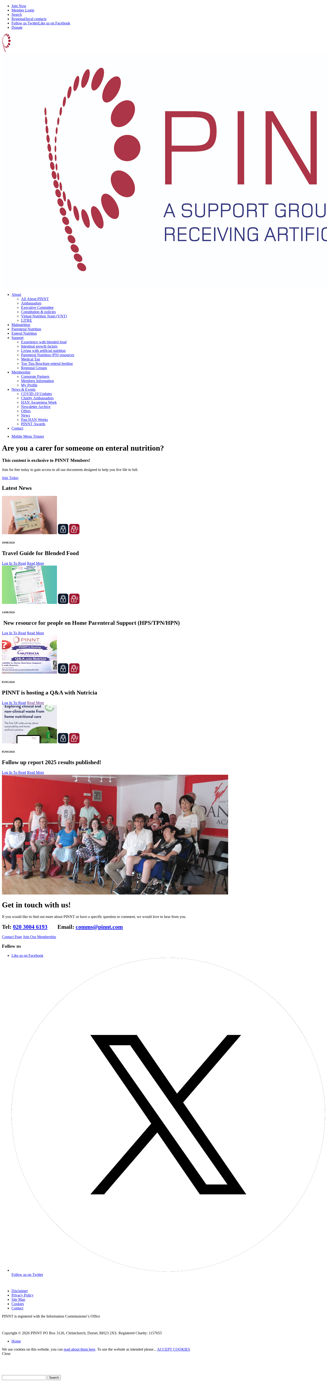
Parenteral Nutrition (26, 329)
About (16, 294)
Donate (17, 27)
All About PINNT (35, 299)
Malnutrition (20, 325)
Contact (17, 428)
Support (17, 338)
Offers (26, 411)
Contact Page (12, 937)
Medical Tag (30, 359)
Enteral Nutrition (24, 333)
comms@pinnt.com (99, 927)
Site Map (18, 1299)
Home (16, 1341)
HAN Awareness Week (39, 402)
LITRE (26, 320)
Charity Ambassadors (37, 398)
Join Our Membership (39, 937)
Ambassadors (31, 303)
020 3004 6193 (30, 927)
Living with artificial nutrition (43, 351)
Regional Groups (34, 368)
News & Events (23, 389)
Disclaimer (19, 1291)
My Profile (29, 385)
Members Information (37, 381)
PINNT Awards (33, 424)
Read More (35, 563)
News (25, 415)
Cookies (17, 1304)
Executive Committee (37, 307)
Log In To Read (14, 563)
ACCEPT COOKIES (173, 1349)
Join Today (10, 478)
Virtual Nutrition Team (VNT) (44, 316)
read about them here (79, 1349)
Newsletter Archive (36, 407)
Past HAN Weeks (34, 420)
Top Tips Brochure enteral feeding (47, 363)
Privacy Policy (22, 1295)
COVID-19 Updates (36, 394)
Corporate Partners (35, 376)
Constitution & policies (38, 312)
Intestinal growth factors (39, 346)
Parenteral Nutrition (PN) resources (47, 355)
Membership (20, 372)
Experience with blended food (44, 342)
